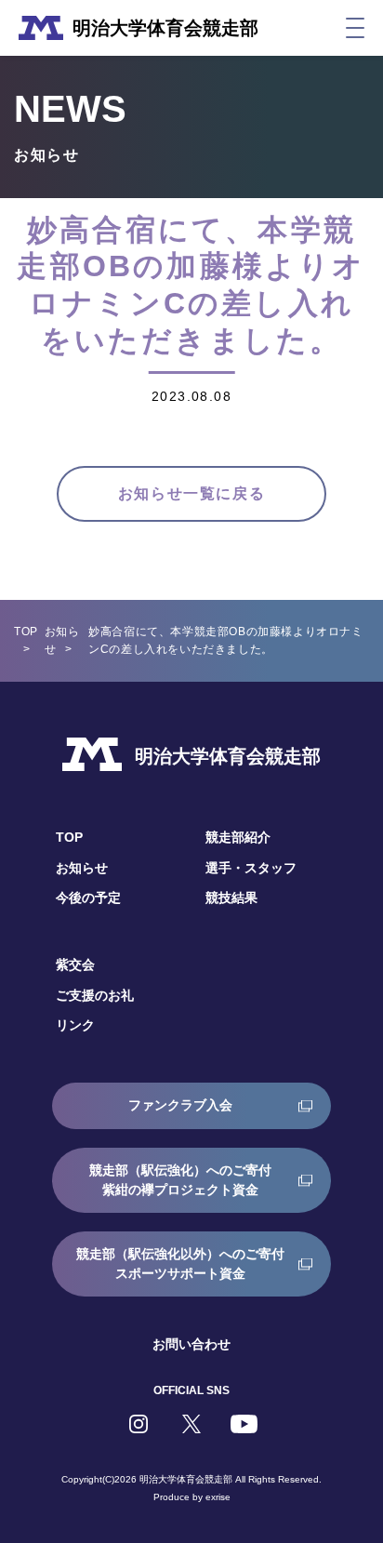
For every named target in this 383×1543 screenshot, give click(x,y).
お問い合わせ (191, 1344)
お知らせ (82, 867)
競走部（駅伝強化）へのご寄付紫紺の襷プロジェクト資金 (180, 1180)
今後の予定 (88, 897)
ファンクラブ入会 (180, 1104)
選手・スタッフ (251, 867)
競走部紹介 (238, 837)
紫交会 (75, 964)
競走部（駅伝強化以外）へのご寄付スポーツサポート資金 (180, 1263)
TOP (26, 631)
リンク (75, 1025)
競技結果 (231, 897)
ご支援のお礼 (95, 995)
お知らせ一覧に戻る (191, 493)
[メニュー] (355, 28)
